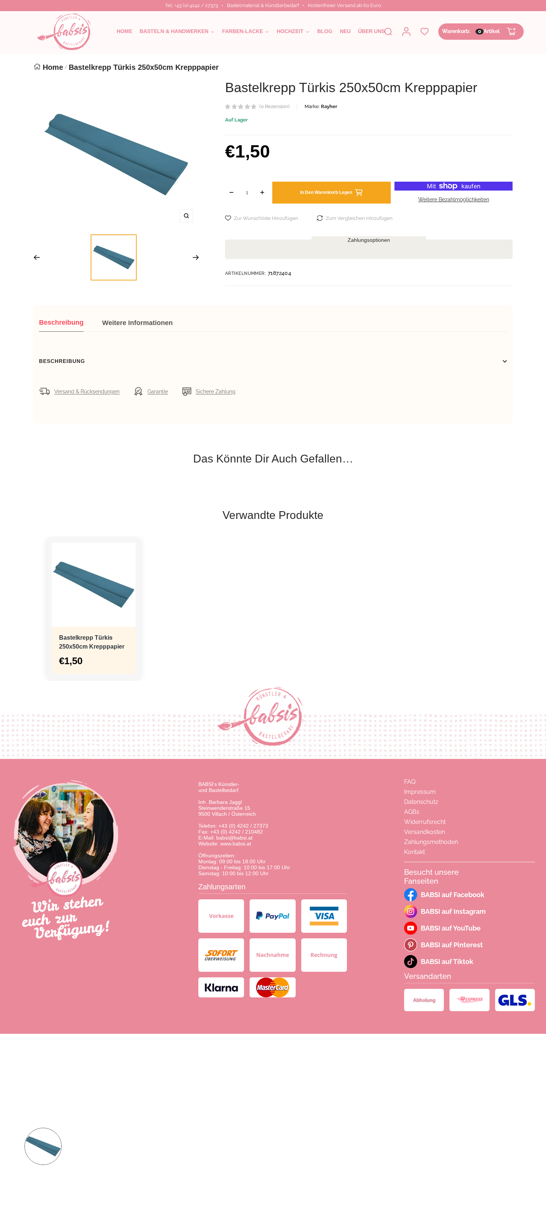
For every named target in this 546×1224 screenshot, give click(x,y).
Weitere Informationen (137, 323)
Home (53, 67)
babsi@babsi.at (234, 838)
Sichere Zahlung (215, 392)
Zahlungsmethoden (431, 841)
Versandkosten (424, 831)
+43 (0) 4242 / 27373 (243, 826)
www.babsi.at (235, 844)
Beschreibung (61, 322)
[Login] (406, 31)
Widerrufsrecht (425, 821)
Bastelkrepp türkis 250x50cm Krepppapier (91, 642)
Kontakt (414, 851)
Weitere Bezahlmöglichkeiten (453, 199)
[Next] (196, 257)
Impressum (420, 791)
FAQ (410, 781)
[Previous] (36, 257)
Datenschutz (421, 801)
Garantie (157, 392)
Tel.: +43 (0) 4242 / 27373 (191, 5)
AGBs (411, 811)
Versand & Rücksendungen (87, 392)
